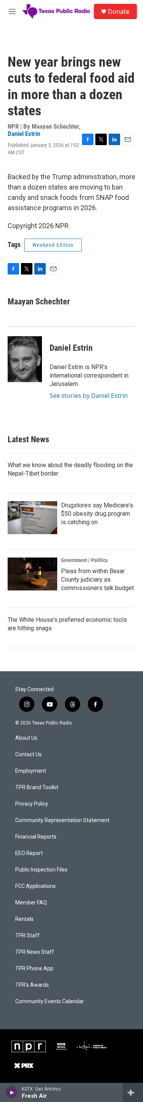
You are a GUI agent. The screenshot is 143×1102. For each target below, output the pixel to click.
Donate (118, 11)
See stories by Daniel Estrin (89, 395)
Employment (30, 771)
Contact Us (28, 754)
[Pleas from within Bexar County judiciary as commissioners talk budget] (32, 574)
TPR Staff (27, 935)
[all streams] (133, 1092)
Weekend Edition (53, 245)
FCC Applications (35, 886)
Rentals (24, 919)
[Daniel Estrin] (25, 359)
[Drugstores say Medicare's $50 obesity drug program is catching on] (32, 517)
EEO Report (29, 853)
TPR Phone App (34, 968)
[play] (11, 1092)
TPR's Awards (32, 985)
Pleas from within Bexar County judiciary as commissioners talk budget (97, 579)
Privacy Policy (31, 804)
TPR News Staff (34, 952)
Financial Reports (35, 837)
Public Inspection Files (41, 870)
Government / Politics (84, 560)
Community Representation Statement (62, 820)
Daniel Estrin (24, 133)
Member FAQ (31, 903)
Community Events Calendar (49, 1001)
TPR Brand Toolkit (36, 787)
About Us (26, 738)
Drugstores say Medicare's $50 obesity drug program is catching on (97, 514)
